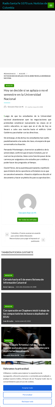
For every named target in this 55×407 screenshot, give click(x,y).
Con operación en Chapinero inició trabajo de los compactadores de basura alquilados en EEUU (26, 313)
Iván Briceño (8, 321)
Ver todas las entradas (27, 220)
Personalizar (27, 395)
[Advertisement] (27, 39)
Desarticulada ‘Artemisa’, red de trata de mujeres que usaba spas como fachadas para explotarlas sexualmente (26, 347)
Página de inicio (9, 73)
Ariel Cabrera (8, 287)
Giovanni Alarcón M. (16, 107)
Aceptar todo (27, 388)
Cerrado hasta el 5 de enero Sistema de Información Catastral (23, 281)
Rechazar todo (27, 401)
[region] (27, 385)
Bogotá (22, 73)
